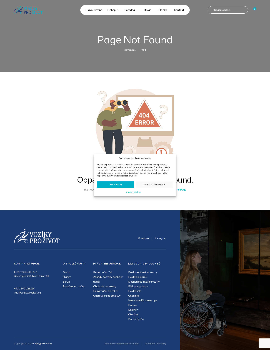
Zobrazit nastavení (154, 184)
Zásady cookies (133, 192)
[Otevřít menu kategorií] (118, 10)
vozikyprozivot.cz (42, 343)
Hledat (244, 10)
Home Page (179, 189)
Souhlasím (116, 184)
